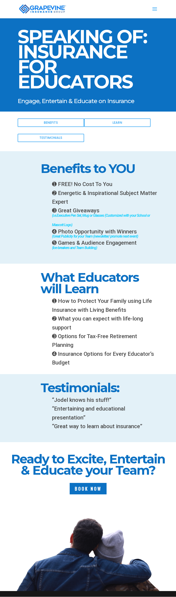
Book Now (88, 488)
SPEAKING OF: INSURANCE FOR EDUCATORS (82, 60)
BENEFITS (51, 122)
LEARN (117, 122)
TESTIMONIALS (50, 137)
